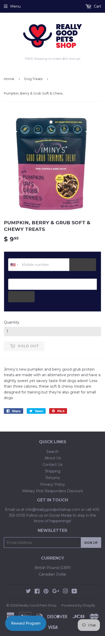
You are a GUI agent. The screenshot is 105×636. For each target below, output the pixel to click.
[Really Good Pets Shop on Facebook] (37, 592)
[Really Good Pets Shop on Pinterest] (46, 592)
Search (52, 451)
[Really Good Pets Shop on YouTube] (74, 592)
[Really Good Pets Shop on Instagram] (65, 592)
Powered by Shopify (78, 605)
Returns (52, 477)
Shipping (52, 471)
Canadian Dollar (52, 574)
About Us (52, 458)
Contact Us (52, 464)
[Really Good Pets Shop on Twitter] (28, 592)
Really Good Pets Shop (38, 605)
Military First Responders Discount (52, 491)
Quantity (11, 322)
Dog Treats (33, 79)
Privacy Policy (52, 484)
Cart (97, 6)
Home (9, 79)
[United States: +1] (14, 265)
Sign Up (91, 543)
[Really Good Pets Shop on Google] (55, 592)
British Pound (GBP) (53, 567)
